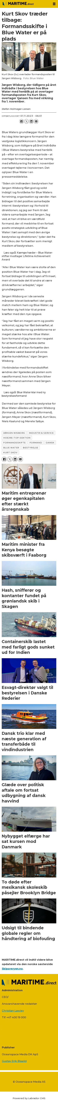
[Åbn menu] (54, 3)
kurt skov (10, 452)
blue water (11, 447)
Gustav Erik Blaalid (14, 1061)
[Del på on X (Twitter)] (26, 121)
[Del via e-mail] (36, 121)
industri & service (41, 433)
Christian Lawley (13, 1010)
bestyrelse (30, 447)
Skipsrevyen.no (12, 968)
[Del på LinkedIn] (31, 121)
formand (36, 442)
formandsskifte (14, 442)
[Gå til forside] (25, 4)
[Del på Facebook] (21, 121)
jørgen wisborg (14, 433)
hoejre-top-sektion (16, 437)
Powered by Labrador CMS (29, 1098)
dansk (50, 442)
